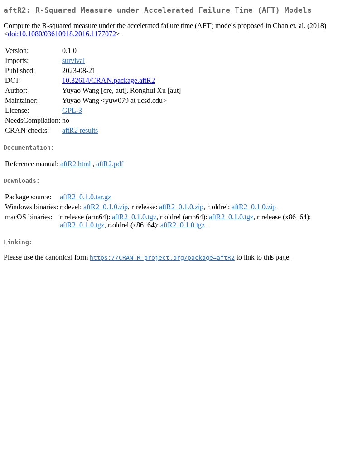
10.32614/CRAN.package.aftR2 (108, 80)
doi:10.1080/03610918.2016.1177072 (62, 34)
